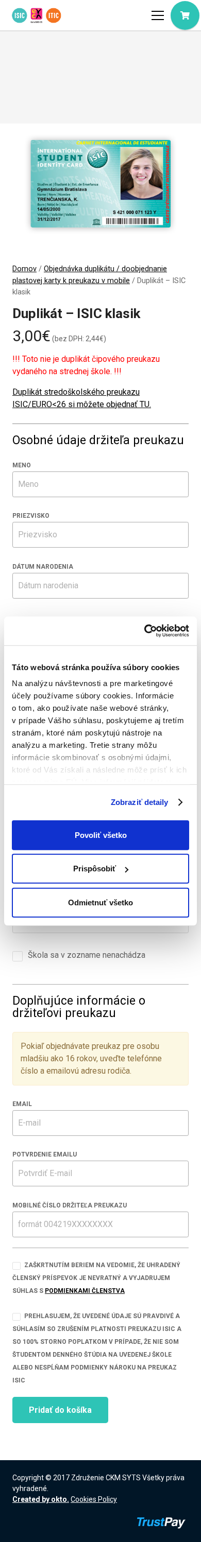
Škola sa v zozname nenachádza (85, 955)
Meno (21, 465)
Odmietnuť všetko (100, 902)
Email (22, 1104)
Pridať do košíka (60, 1410)
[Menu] (158, 15)
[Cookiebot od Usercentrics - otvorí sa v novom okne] (144, 631)
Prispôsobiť (94, 868)
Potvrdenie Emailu (44, 1154)
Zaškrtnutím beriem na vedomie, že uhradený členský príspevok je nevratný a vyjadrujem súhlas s (96, 1277)
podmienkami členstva (85, 1290)
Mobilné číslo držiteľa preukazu (69, 1205)
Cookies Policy (94, 1499)
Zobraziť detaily (140, 802)
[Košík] (185, 15)
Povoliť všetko (101, 834)
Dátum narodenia (42, 566)
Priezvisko (30, 515)
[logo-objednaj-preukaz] (36, 15)
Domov (24, 269)
